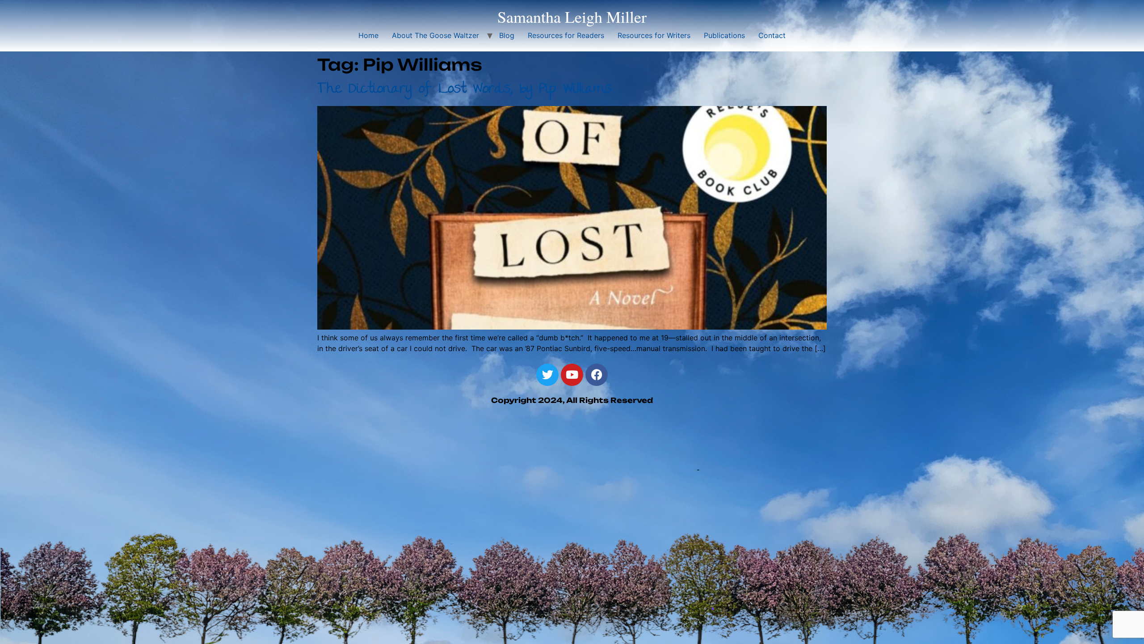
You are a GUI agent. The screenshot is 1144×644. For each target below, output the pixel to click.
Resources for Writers (654, 35)
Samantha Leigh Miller (572, 16)
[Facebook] (596, 375)
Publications (724, 35)
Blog (506, 35)
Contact (772, 35)
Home (368, 35)
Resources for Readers (566, 35)
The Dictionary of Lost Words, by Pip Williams (464, 89)
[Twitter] (547, 375)
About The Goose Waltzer (435, 35)
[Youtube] (572, 375)
